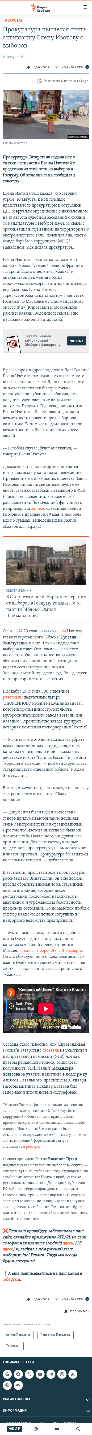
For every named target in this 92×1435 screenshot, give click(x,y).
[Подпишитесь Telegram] (50, 1374)
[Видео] (57, 1429)
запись (37, 509)
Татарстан (13, 21)
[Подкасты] (7, 1385)
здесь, (68, 1243)
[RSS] (72, 1374)
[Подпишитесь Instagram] (61, 1374)
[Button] (37, 67)
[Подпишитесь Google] (7, 1374)
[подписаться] (18, 1385)
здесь (8, 1249)
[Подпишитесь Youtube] (40, 1374)
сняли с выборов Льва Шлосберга (50, 951)
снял (61, 631)
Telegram (11, 1280)
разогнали (13, 697)
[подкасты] (36, 1429)
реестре (32, 1147)
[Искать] (78, 1429)
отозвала (50, 1050)
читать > (77, 341)
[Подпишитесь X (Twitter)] (29, 1374)
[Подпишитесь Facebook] (18, 1374)
